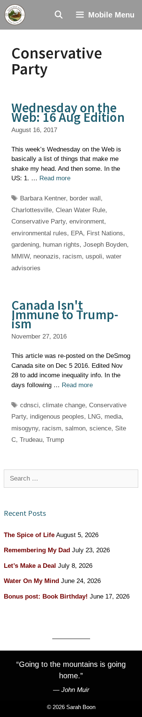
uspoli (94, 256)
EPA (77, 233)
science (100, 428)
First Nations (105, 233)
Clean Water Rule (80, 210)
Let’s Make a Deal (30, 565)
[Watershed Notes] (15, 15)
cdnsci (29, 405)
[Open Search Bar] (59, 15)
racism (72, 256)
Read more (54, 178)
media (113, 416)
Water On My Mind (31, 581)
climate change (63, 405)
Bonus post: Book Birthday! (46, 596)
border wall (85, 198)
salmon (75, 428)
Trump (55, 439)
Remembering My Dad (37, 550)
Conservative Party (38, 221)
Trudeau (31, 439)
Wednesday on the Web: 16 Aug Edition (68, 112)
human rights (61, 244)
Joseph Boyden (105, 244)
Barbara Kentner (43, 198)
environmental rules (39, 233)
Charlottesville (31, 210)
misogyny (24, 428)
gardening (25, 244)
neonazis (46, 256)
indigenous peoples (57, 416)
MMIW (20, 256)
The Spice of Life (29, 535)
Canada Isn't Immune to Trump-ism (64, 314)
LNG (94, 416)
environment (86, 221)
